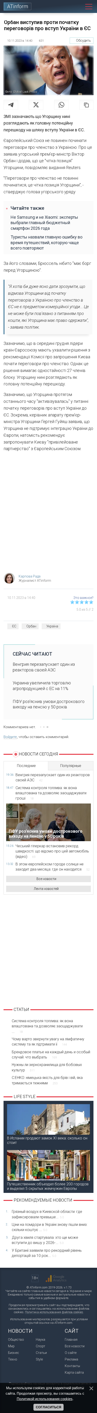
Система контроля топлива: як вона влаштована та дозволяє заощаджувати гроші (51, 793)
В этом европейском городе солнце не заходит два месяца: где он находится (52, 867)
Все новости (46, 879)
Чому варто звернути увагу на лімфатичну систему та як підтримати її (48, 1041)
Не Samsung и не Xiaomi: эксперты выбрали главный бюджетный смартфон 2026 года (44, 223)
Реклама (71, 1359)
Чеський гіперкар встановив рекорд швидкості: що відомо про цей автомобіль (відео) (52, 851)
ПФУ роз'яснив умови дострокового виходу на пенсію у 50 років (49, 704)
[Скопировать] (86, 105)
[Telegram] (11, 105)
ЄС (14, 626)
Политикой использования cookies (45, 1399)
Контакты (72, 1366)
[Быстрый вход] (67, 6)
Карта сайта (74, 1372)
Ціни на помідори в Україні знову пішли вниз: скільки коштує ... (49, 1227)
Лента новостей (46, 889)
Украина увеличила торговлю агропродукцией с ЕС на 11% (42, 685)
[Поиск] (78, 6)
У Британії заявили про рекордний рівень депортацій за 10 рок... (47, 1253)
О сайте (71, 1353)
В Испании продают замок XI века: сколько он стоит (47, 1140)
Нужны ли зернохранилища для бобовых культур (47, 1067)
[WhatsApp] (61, 105)
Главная (71, 1339)
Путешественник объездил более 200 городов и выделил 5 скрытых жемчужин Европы (48, 1186)
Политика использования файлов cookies (54, 1312)
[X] (36, 105)
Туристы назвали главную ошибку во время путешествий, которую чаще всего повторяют (46, 242)
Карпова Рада (29, 576)
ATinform (17, 6)
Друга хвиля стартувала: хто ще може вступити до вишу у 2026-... (45, 1240)
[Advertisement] (48, 513)
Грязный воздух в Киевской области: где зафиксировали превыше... (47, 1214)
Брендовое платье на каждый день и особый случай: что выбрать (51, 1054)
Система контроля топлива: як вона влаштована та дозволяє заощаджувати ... (47, 1026)
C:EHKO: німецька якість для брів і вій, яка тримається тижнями (47, 1080)
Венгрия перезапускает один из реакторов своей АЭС (44, 667)
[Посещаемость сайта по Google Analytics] (56, 1278)
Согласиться (48, 1407)
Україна (52, 626)
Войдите (10, 737)
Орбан (31, 626)
